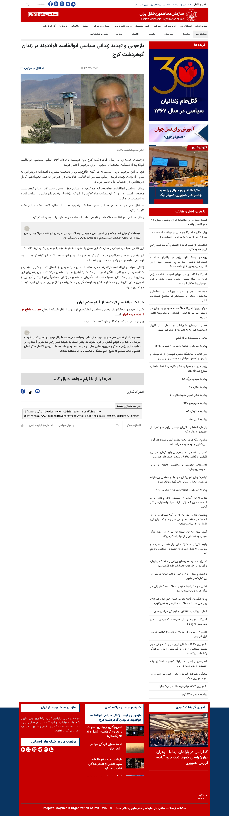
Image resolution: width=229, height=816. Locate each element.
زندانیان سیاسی (66, 425)
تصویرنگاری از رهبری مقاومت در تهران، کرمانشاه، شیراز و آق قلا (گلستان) (104, 732)
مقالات (157, 26)
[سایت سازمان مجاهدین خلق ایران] (114, 15)
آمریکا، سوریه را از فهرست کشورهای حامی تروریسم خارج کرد (178, 621)
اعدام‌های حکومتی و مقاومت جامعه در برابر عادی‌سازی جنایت (178, 467)
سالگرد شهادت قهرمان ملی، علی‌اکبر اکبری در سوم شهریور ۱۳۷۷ (178, 676)
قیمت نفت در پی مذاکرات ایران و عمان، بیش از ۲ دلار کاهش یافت (178, 222)
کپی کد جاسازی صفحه (129, 406)
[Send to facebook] (23, 391)
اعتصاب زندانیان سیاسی (41, 425)
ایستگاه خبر (186, 26)
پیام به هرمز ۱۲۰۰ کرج (194, 694)
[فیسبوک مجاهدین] (50, 3)
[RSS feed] (73, 4)
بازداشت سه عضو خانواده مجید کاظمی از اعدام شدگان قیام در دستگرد (105, 764)
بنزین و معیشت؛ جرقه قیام (191, 338)
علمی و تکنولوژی (99, 34)
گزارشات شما (49, 26)
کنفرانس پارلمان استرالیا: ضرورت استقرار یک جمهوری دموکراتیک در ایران (178, 663)
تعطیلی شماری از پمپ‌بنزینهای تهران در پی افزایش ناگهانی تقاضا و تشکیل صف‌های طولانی (178, 454)
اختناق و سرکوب (34, 68)
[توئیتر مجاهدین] (56, 3)
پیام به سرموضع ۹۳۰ (195, 403)
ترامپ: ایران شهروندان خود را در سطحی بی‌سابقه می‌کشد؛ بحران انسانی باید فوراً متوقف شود (178, 479)
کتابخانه (75, 26)
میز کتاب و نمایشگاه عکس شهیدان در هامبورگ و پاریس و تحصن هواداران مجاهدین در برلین (178, 356)
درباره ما (63, 26)
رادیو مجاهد (170, 26)
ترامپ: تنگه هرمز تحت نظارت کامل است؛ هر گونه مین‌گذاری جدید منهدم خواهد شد (178, 442)
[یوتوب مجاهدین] (61, 3)
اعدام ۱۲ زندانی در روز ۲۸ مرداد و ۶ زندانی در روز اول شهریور (178, 634)
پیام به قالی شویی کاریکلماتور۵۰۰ (188, 395)
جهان (119, 34)
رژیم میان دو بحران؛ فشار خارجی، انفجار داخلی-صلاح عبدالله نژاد (178, 368)
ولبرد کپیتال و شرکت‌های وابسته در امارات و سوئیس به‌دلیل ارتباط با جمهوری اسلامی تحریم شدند (178, 549)
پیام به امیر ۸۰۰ (198, 419)
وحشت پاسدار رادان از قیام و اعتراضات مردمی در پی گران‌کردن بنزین (178, 576)
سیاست (168, 34)
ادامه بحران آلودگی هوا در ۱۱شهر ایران (107, 746)
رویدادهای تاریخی (122, 26)
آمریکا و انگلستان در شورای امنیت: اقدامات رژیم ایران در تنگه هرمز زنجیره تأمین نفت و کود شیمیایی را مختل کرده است (178, 279)
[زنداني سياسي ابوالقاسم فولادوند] (82, 108)
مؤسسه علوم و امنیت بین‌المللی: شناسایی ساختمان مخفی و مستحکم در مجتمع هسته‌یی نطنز (178, 296)
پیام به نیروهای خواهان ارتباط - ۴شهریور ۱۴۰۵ (181, 346)
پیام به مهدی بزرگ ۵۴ (194, 379)
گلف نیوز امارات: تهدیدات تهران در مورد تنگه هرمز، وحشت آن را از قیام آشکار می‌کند (178, 534)
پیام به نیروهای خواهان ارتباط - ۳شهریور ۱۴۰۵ (181, 490)
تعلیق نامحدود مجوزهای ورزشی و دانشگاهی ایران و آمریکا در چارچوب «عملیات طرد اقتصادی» (178, 563)
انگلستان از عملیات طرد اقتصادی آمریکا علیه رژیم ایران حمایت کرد (178, 247)
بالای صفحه (201, 796)
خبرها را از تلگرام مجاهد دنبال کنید (82, 379)
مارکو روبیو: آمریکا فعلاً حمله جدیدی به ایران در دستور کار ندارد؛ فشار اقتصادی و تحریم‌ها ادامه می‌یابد (178, 313)
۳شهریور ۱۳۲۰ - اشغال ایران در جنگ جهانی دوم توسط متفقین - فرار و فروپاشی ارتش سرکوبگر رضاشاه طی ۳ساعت (178, 649)
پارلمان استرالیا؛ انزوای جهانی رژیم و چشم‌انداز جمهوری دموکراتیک (178, 429)
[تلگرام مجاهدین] (67, 3)
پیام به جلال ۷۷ (198, 387)
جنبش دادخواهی (101, 26)
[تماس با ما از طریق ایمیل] (45, 749)
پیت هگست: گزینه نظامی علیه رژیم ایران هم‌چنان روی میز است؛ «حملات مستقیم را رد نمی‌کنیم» (178, 601)
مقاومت (185, 34)
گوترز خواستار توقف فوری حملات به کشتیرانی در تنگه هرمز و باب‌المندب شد (178, 588)
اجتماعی (151, 34)
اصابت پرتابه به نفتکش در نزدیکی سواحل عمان (180, 611)
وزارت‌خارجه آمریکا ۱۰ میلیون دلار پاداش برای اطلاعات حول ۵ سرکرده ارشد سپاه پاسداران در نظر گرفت (178, 502)
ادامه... (57, 731)
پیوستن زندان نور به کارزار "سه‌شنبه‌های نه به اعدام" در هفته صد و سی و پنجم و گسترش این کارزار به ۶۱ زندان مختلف (178, 519)
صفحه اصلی (201, 26)
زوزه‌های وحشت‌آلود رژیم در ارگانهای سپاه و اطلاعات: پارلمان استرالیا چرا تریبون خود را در (152, 4)
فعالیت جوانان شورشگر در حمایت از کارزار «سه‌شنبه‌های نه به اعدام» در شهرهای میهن (178, 327)
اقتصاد (134, 34)
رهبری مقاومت (142, 26)
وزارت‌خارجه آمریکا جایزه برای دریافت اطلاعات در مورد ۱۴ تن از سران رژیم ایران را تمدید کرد (178, 234)
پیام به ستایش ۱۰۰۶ (196, 411)
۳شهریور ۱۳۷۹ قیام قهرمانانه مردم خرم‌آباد (182, 686)
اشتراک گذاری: (135, 392)
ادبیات (86, 26)
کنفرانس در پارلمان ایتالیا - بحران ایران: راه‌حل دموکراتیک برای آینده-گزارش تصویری (181, 757)
